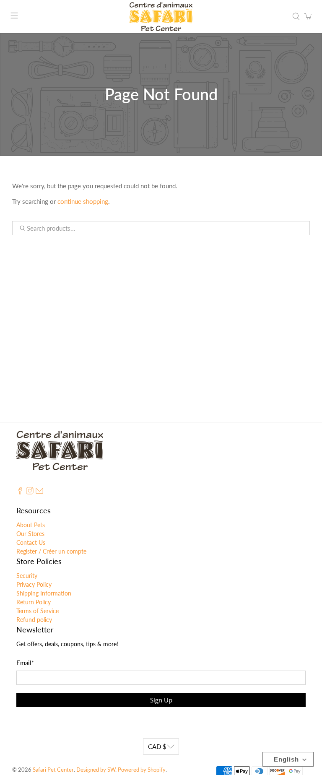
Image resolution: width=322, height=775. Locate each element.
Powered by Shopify (142, 770)
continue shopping (82, 201)
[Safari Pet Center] (161, 16)
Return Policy (33, 602)
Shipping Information (43, 593)
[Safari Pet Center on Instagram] (30, 492)
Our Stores (30, 533)
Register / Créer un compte (51, 551)
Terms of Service (37, 610)
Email (25, 662)
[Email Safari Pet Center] (39, 492)
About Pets (30, 524)
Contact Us (30, 542)
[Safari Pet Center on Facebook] (20, 492)
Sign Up (161, 700)
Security (26, 575)
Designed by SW (95, 770)
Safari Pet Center (53, 770)
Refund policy (34, 619)
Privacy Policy (34, 584)
